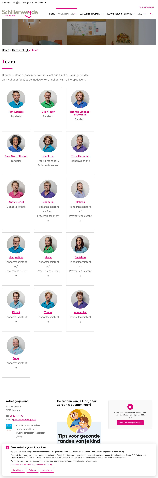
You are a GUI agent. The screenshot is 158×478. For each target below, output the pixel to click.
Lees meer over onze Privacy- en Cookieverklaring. (32, 464)
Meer (140, 14)
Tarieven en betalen (90, 14)
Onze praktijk (66, 14)
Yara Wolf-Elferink (16, 156)
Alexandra (80, 312)
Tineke (48, 312)
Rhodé (16, 312)
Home (52, 14)
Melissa (80, 202)
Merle (48, 257)
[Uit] (18, 3)
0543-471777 (16, 416)
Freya (16, 358)
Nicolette (48, 156)
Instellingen (18, 470)
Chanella (48, 202)
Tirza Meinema (80, 156)
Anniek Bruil (16, 202)
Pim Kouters (16, 112)
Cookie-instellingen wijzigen (130, 423)
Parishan (80, 257)
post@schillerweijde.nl (24, 419)
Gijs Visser (48, 112)
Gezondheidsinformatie (119, 14)
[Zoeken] (151, 13)
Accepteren (47, 470)
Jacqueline (16, 257)
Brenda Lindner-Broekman (80, 113)
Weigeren (32, 470)
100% (40, 2)
